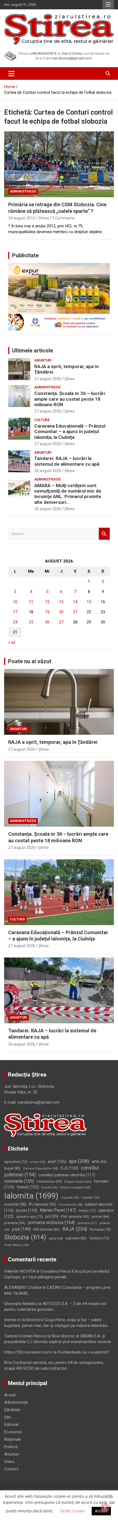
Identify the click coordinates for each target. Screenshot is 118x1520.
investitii (15, 1204)
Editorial (11, 1424)
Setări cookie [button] (72, 1510)
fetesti (28, 1187)
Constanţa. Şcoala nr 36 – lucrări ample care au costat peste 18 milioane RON (69, 399)
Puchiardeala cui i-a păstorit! (83, 1352)
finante (49, 1187)
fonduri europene (75, 1187)
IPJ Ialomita (42, 1204)
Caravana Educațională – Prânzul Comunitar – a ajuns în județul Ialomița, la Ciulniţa (69, 431)
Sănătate (12, 1409)
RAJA (74, 1229)
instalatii (90, 1197)
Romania (100, 1229)
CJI (69, 1168)
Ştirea (69, 379)
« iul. (12, 642)
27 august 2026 (47, 379)
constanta (19, 1181)
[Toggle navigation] (11, 73)
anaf (57, 1161)
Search (104, 534)
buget (12, 1168)
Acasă (10, 1394)
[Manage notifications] (105, 1508)
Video (9, 1461)
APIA (99, 1162)
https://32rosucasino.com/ (28, 1352)
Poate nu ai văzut (29, 661)
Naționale (12, 1439)
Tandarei (99, 1238)
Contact (11, 1469)
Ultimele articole (32, 350)
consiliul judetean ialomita (66, 1175)
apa (79, 1161)
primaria (15, 1222)
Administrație (23, 191)
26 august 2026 (47, 470)
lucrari (26, 1210)
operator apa (29, 1217)
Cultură (41, 420)
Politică (10, 1446)
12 (47, 601)
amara (37, 1162)
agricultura (15, 1162)
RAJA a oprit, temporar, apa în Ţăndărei (52, 742)
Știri (7, 1417)
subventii (76, 1238)
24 (15, 622)
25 (31, 622)
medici (87, 1211)
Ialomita (31, 1195)
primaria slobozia (51, 1222)
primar (100, 1216)
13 (61, 601)
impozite (70, 1197)
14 (75, 601)
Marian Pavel (58, 1210)
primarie (87, 1223)
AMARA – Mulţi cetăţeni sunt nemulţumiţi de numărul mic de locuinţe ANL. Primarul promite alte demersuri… (67, 494)
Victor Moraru (16, 1245)
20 (61, 611)
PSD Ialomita (46, 1229)
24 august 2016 (21, 218)
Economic (13, 1431)
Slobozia (25, 1237)
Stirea (43, 218)
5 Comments (63, 218)
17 (15, 611)
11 (31, 601)
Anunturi (43, 360)
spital (56, 1238)
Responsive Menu (108, 4)
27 (61, 622)
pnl (51, 1216)
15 (89, 601)
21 (75, 611)
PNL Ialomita (75, 1216)
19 (47, 611)
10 (15, 601)
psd (21, 1229)
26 (47, 622)
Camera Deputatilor (40, 1168)
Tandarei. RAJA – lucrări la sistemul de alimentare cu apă (66, 461)
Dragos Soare (77, 1181)
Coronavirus (49, 1181)
